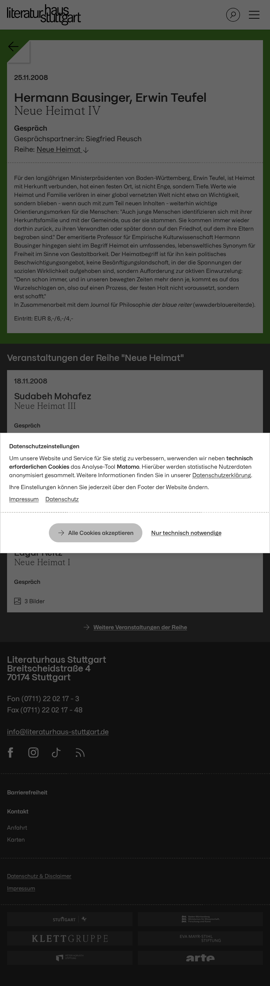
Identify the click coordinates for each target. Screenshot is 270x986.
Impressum (24, 499)
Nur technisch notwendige (186, 533)
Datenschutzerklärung (221, 475)
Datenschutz (62, 499)
